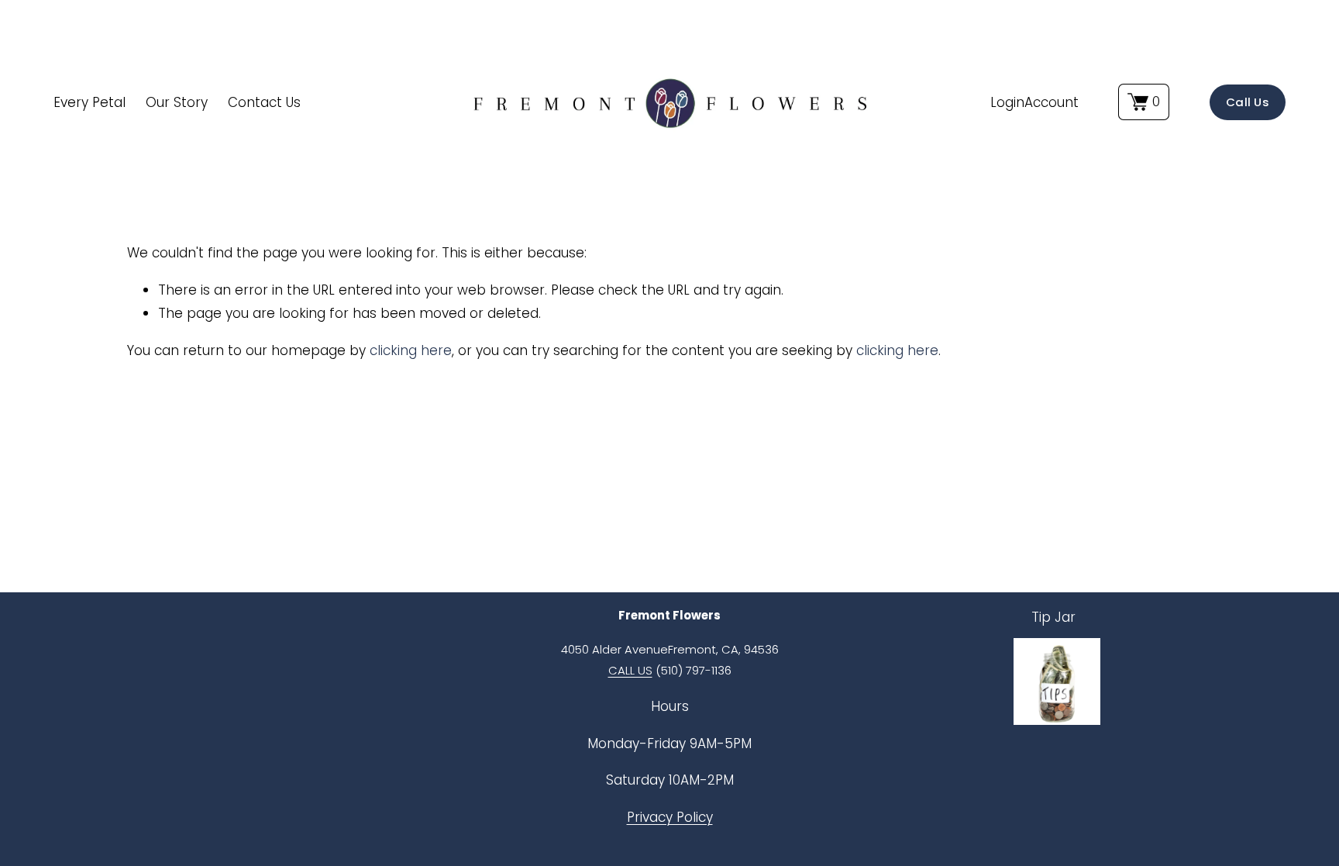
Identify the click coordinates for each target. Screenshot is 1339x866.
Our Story (177, 102)
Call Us (1247, 102)
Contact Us (264, 102)
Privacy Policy (670, 817)
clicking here (411, 350)
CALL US (630, 670)
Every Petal (89, 102)
